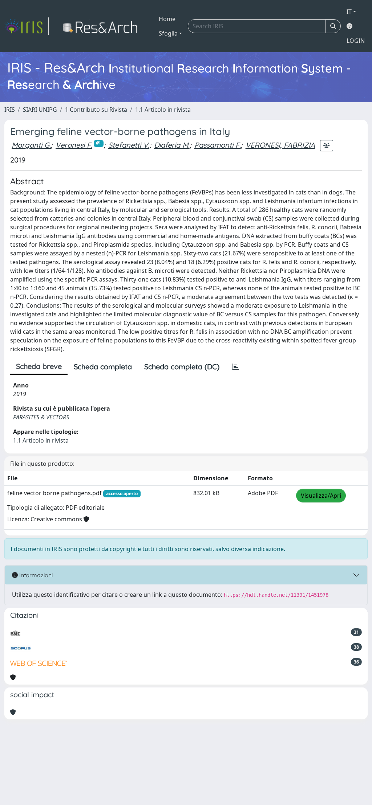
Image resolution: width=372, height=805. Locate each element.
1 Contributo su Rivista (96, 110)
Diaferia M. (172, 144)
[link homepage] (26, 26)
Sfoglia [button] (168, 33)
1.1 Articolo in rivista (163, 110)
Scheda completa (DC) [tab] (181, 366)
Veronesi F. (74, 144)
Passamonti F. (217, 144)
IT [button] (349, 12)
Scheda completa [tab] (103, 366)
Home (167, 19)
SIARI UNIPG (40, 110)
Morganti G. (31, 144)
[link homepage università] (102, 26)
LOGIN (356, 41)
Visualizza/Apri (321, 496)
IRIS (9, 110)
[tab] (235, 366)
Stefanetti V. (128, 144)
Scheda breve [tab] (39, 366)
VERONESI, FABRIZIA (280, 144)
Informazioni (35, 575)
